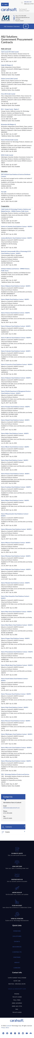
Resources (17, 947)
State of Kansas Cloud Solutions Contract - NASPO (15, 473)
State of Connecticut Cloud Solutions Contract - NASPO (16, 364)
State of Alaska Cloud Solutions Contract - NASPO (15, 299)
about (17, 962)
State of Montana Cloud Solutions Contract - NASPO (15, 556)
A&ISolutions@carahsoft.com (11, 808)
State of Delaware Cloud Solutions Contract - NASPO (16, 378)
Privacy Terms (5, 1027)
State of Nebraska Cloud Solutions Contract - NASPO (16, 569)
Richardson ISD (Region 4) (8, 124)
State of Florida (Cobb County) (9, 140)
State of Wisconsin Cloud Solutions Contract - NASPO (16, 747)
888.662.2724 (29, 4)
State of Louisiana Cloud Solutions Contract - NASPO (16, 487)
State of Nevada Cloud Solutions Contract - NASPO (15, 583)
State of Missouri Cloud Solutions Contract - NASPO (15, 542)
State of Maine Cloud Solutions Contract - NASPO (15, 500)
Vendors (17, 931)
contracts (17, 952)
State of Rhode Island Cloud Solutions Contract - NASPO (17, 665)
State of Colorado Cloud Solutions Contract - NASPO (15, 351)
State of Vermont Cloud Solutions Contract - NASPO (15, 721)
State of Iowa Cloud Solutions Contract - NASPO (14, 460)
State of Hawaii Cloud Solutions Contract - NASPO (15, 420)
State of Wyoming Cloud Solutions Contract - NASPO (16, 761)
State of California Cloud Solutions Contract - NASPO (16, 337)
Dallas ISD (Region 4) (7, 65)
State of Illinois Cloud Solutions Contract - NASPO (15, 447)
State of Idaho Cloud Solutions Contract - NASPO (15, 433)
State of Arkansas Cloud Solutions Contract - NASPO (15, 326)
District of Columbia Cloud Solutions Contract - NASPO (16, 226)
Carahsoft (9, 1026)
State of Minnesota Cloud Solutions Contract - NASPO (16, 529)
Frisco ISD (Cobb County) (8, 94)
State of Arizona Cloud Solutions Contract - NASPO (15, 313)
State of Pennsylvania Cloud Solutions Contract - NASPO (17, 652)
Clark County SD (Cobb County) (10, 52)
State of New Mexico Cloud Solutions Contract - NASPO (16, 625)
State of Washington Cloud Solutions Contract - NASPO (16, 734)
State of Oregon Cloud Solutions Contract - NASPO (15, 638)
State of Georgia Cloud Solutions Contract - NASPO (15, 406)
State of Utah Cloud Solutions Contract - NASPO (14, 707)
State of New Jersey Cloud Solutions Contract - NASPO (16, 611)
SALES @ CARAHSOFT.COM (17, 989)
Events (17, 941)
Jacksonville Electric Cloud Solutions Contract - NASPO (16, 238)
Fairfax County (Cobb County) (9, 78)
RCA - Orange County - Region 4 (10, 109)
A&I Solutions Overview (12, 26)
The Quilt (3, 192)
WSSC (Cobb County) (7, 155)
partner (17, 957)
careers (17, 968)
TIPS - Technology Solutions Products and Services (15, 774)
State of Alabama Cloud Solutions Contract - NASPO (15, 286)
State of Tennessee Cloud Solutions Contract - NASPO (16, 694)
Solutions (17, 936)
